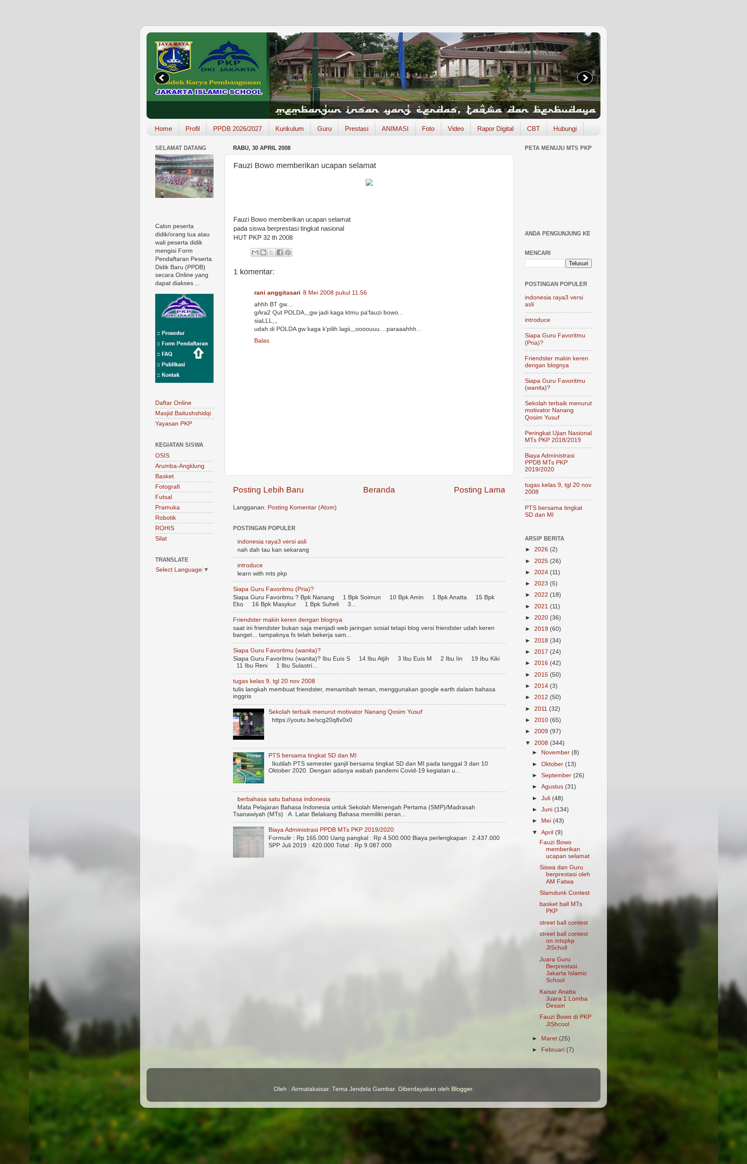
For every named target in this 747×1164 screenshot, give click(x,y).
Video (456, 128)
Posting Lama (479, 489)
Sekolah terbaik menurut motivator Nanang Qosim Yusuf (345, 712)
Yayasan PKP (173, 423)
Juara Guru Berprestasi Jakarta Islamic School (563, 970)
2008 (542, 743)
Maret (550, 1038)
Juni (547, 809)
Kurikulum (289, 128)
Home (163, 128)
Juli (546, 798)
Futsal (163, 497)
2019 (542, 629)
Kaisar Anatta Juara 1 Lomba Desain (563, 999)
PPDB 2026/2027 (237, 128)
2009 (542, 731)
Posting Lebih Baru (268, 489)
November (556, 752)
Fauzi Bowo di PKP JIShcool (565, 1020)
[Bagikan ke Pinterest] (288, 252)
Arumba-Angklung (179, 466)
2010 (542, 720)
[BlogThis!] (263, 252)
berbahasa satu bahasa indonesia (283, 799)
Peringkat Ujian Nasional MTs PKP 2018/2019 (558, 436)
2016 (542, 663)
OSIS (162, 455)
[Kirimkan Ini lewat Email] (255, 252)
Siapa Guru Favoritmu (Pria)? (273, 589)
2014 (542, 686)
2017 (542, 652)
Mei (547, 820)
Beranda (379, 489)
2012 (542, 697)
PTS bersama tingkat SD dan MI (312, 755)
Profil (192, 128)
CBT (533, 128)
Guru (324, 128)
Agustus (553, 786)
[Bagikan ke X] (271, 252)
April (548, 832)
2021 (542, 606)
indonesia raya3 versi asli (271, 541)
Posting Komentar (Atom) (302, 507)
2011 (541, 709)
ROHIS (164, 528)
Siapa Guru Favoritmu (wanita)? (277, 650)
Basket (164, 476)
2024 (542, 572)
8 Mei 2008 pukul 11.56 (335, 292)
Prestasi (356, 128)
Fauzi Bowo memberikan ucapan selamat (565, 849)
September (557, 775)
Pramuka (167, 507)
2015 (542, 674)
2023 (542, 583)
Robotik (165, 518)
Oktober (553, 764)
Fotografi (167, 486)
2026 (542, 549)
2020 (542, 617)
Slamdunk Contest (565, 893)
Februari (553, 1049)
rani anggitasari (277, 292)
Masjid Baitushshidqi (183, 413)
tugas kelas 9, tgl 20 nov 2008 (274, 681)
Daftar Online (173, 403)
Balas (261, 340)
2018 (542, 640)
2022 (542, 595)
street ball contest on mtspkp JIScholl (564, 941)
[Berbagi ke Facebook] (279, 252)
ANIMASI (395, 128)
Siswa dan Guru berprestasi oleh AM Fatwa (565, 874)
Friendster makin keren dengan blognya (287, 620)
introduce (250, 565)
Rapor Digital (495, 128)
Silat (161, 538)
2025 (542, 561)
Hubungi (565, 128)
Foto (428, 128)
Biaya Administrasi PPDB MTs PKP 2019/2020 (331, 830)
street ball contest (564, 922)
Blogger (461, 1089)
